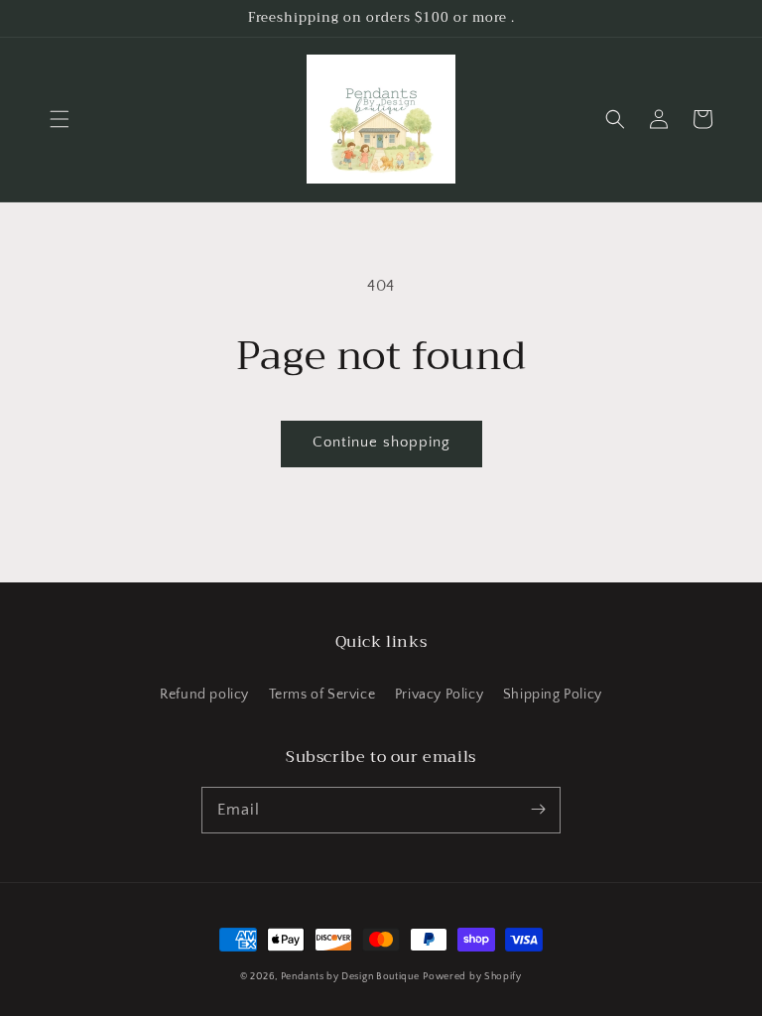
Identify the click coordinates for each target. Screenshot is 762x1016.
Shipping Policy (552, 694)
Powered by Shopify (472, 976)
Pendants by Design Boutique (350, 976)
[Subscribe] (538, 809)
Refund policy (204, 694)
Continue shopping (381, 442)
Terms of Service (322, 694)
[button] (59, 119)
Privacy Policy (439, 694)
